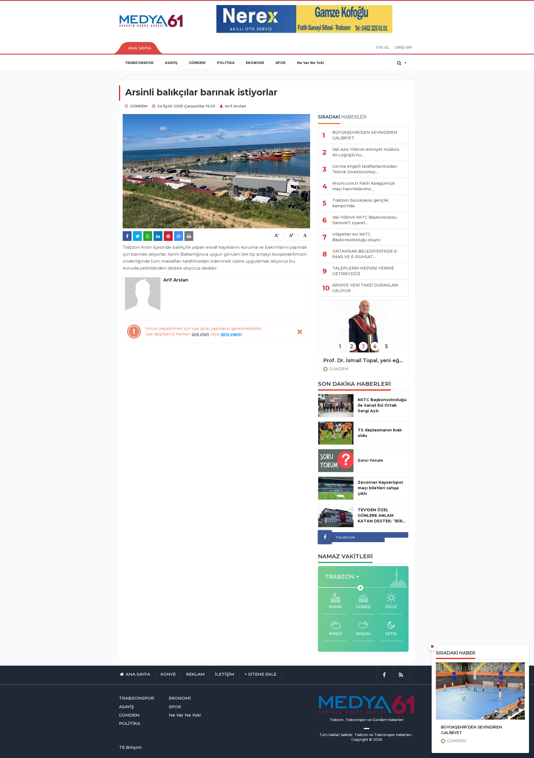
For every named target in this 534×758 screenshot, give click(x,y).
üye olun (200, 334)
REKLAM (195, 674)
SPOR (280, 63)
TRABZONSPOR (139, 63)
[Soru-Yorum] (335, 460)
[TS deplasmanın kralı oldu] (335, 433)
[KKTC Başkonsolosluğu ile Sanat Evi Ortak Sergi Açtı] (335, 405)
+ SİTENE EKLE (260, 674)
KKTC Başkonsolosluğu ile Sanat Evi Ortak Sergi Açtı (382, 405)
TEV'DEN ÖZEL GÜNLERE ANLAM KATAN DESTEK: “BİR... (382, 515)
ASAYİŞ (171, 63)
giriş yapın (231, 334)
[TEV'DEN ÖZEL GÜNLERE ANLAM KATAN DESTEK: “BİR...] (335, 515)
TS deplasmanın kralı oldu (380, 433)
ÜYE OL (382, 47)
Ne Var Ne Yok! (310, 63)
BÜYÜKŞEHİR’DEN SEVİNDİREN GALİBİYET (471, 730)
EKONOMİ (255, 63)
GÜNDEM (197, 63)
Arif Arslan (235, 106)
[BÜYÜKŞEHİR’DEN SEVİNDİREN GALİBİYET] (480, 691)
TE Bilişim (130, 747)
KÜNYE (168, 674)
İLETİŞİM (224, 674)
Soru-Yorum (370, 460)
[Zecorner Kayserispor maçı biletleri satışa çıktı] (335, 488)
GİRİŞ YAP (403, 47)
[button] (343, 577)
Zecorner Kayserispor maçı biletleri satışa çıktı (380, 488)
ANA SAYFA (139, 48)
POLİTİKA (225, 63)
